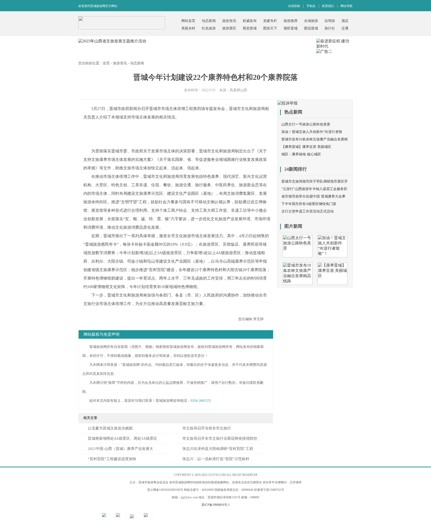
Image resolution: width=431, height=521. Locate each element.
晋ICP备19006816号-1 (216, 505)
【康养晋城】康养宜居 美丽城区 (306, 147)
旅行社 (329, 28)
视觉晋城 (250, 28)
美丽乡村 (188, 28)
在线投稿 (294, 6)
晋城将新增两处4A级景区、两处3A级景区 (122, 438)
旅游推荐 (291, 21)
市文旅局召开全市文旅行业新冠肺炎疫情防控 (219, 438)
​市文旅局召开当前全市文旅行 (206, 428)
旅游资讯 (229, 21)
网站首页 (188, 21)
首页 (106, 63)
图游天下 (270, 28)
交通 (344, 28)
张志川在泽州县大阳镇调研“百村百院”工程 (217, 449)
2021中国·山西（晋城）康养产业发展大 (120, 449)
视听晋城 (291, 28)
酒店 (344, 21)
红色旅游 (209, 28)
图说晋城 (311, 28)
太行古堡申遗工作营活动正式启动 (307, 211)
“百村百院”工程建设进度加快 (112, 459)
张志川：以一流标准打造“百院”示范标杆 (215, 459)
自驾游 (329, 21)
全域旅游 (311, 21)
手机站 (311, 6)
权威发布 (250, 21)
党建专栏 (270, 21)
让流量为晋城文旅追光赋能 (110, 428)
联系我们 (328, 6)
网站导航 (346, 6)
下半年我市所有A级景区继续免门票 (308, 204)
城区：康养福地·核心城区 (301, 154)
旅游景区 (229, 28)
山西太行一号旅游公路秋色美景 (305, 124)
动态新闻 (209, 21)
